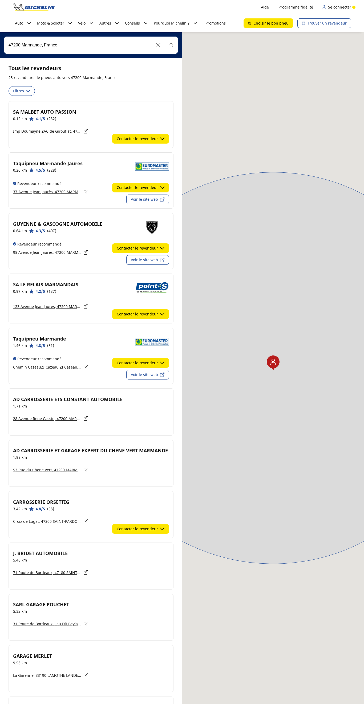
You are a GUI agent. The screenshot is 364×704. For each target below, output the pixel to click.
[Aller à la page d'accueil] (34, 7)
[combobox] (91, 45)
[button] (158, 45)
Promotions (215, 23)
